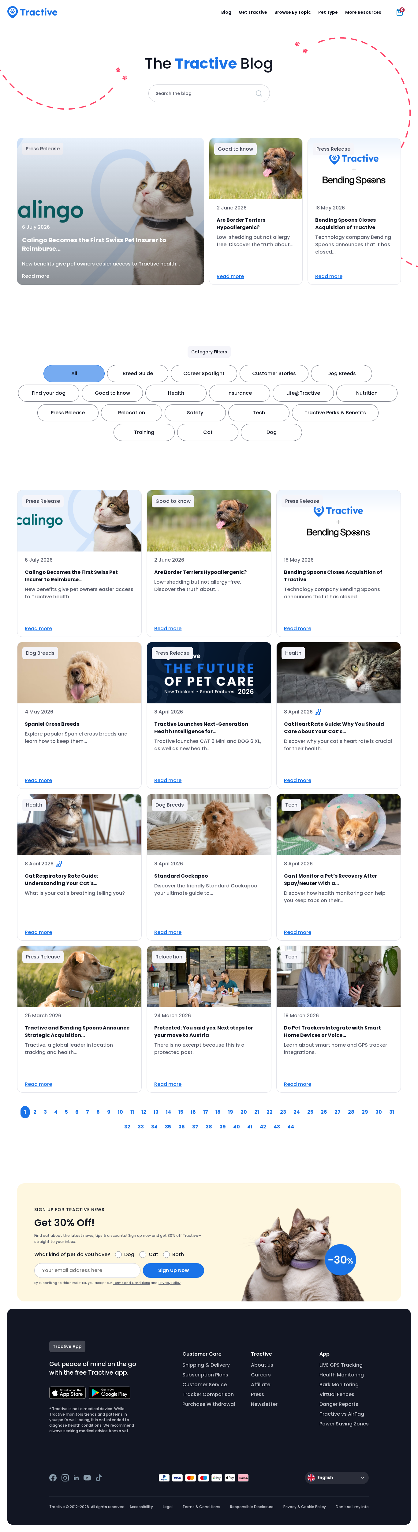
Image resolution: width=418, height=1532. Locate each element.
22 (270, 1112)
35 (168, 1126)
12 (143, 1112)
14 (168, 1112)
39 (222, 1126)
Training (144, 432)
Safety (195, 412)
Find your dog (48, 393)
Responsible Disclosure (252, 1506)
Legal (168, 1506)
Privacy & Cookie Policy (304, 1506)
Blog (226, 12)
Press (257, 1394)
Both (178, 1254)
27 (337, 1112)
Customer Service (204, 1384)
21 (256, 1112)
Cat (208, 432)
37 (195, 1126)
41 (249, 1126)
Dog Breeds (341, 373)
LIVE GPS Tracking (341, 1364)
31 (391, 1112)
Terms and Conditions (131, 1283)
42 (263, 1126)
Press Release (68, 412)
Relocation (131, 412)
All (74, 373)
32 (127, 1126)
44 (290, 1126)
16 (193, 1112)
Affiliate (260, 1384)
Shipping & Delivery (206, 1364)
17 (205, 1112)
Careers (261, 1374)
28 (351, 1112)
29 (365, 1112)
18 (218, 1112)
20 (244, 1112)
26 (324, 1112)
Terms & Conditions (201, 1506)
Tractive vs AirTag (341, 1413)
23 (283, 1112)
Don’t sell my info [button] (352, 1506)
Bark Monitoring (339, 1384)
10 (120, 1112)
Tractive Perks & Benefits (335, 412)
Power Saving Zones (344, 1423)
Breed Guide (138, 373)
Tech (259, 412)
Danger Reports (338, 1404)
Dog (272, 432)
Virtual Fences (336, 1394)
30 (378, 1112)
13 (156, 1112)
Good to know (112, 393)
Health (176, 393)
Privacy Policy (170, 1283)
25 (310, 1112)
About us (262, 1364)
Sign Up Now (173, 1270)
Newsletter (264, 1404)
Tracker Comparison (208, 1394)
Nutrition (367, 393)
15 (180, 1112)
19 (230, 1112)
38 (209, 1126)
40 (236, 1126)
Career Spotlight (204, 373)
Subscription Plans (205, 1374)
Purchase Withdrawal (208, 1404)
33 (141, 1126)
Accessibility (141, 1506)
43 (277, 1126)
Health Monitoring (341, 1374)
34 (154, 1126)
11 (132, 1112)
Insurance (239, 393)
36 (181, 1126)
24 (296, 1112)
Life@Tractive (303, 393)
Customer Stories (274, 373)
